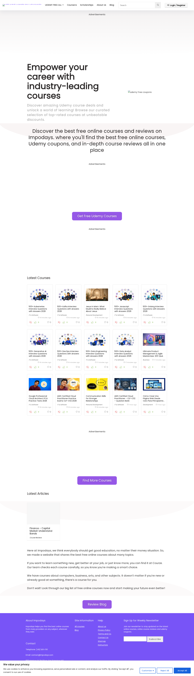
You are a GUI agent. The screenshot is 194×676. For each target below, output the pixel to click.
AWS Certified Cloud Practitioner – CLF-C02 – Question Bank (124, 398)
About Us (101, 4)
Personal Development (94, 315)
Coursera (72, 4)
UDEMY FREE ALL (53, 4)
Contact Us (103, 637)
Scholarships (86, 4)
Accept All (182, 670)
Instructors (103, 645)
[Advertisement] (97, 34)
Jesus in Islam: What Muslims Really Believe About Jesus (96, 309)
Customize (147, 670)
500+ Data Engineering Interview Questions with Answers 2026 (96, 353)
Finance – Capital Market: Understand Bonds (41, 531)
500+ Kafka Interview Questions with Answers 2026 (68, 309)
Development (148, 405)
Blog (112, 4)
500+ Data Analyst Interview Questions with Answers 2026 (123, 353)
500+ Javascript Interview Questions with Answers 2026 (123, 309)
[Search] (158, 5)
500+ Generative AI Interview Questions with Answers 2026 (38, 353)
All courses (79, 626)
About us (102, 626)
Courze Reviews (36, 537)
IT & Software (33, 315)
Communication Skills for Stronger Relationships (96, 398)
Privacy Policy (104, 630)
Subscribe (155, 639)
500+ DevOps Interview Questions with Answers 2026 (68, 353)
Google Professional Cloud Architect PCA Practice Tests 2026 (38, 398)
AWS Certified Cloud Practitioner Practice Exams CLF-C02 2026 (67, 398)
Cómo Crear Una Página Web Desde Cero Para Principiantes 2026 (153, 400)
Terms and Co (104, 634)
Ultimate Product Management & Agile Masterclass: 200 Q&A (153, 353)
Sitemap (102, 641)
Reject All (165, 670)
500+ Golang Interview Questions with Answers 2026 (154, 309)
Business (146, 360)
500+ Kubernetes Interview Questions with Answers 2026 (38, 309)
